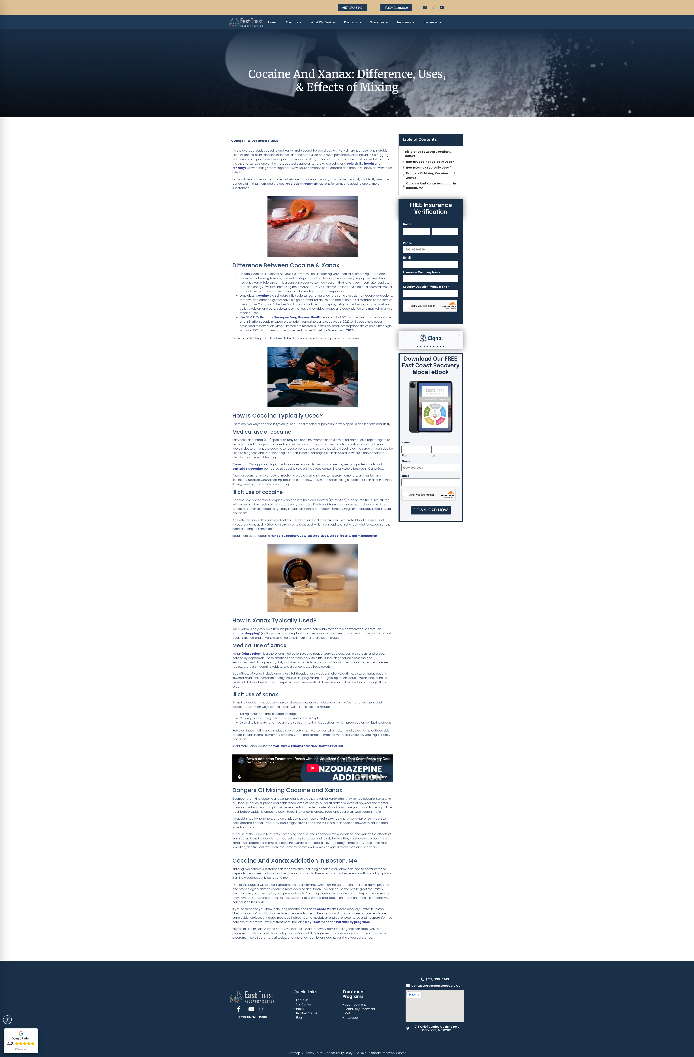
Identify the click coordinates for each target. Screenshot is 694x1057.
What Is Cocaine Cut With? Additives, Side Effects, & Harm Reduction (324, 536)
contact (323, 909)
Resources (431, 22)
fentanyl (239, 168)
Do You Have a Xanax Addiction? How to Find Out (305, 746)
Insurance (404, 22)
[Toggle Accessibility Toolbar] (7, 1019)
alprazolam (252, 654)
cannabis (374, 818)
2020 (350, 330)
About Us (291, 22)
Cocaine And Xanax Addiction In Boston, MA (431, 185)
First (406, 237)
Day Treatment (317, 922)
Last (434, 237)
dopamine (307, 278)
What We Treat (321, 22)
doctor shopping (246, 633)
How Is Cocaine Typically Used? (430, 162)
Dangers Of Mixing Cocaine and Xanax (430, 175)
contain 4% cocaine (247, 469)
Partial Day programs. (353, 922)
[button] (457, 140)
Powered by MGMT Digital (252, 1016)
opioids (352, 163)
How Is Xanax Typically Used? (428, 167)
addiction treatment (302, 184)
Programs (351, 22)
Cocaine (262, 296)
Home (272, 22)
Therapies (377, 22)
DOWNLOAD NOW (431, 510)
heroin (369, 163)
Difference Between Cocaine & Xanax (428, 154)
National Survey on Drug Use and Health (290, 317)
